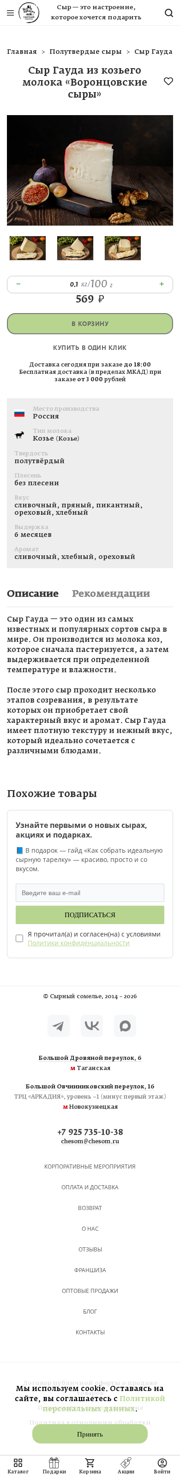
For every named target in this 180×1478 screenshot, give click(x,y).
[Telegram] (58, 1026)
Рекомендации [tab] (111, 594)
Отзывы (90, 1249)
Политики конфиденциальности (79, 942)
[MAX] (125, 1026)
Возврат (90, 1208)
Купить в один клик (89, 347)
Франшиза (90, 1270)
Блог (90, 1311)
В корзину (90, 323)
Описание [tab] (33, 594)
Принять (90, 1434)
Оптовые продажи (90, 1291)
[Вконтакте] (92, 1026)
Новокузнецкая (90, 1097)
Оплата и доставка (90, 1187)
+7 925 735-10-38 (90, 1133)
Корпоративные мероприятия (90, 1166)
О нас (90, 1229)
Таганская (90, 1063)
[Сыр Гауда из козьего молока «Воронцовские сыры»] (90, 223)
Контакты (90, 1332)
